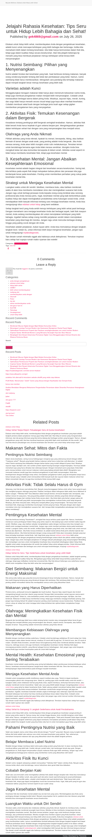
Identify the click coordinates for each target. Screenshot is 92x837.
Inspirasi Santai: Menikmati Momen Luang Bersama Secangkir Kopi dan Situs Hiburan (40, 333)
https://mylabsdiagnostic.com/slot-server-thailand (23, 371)
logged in (25, 269)
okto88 (8, 406)
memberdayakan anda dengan (21, 294)
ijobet (7, 396)
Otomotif (13, 297)
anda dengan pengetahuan (19, 281)
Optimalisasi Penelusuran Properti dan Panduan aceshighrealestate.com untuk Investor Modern (44, 330)
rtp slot (12, 301)
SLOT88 (13, 308)
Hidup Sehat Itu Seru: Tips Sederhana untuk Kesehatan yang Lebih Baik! (38, 553)
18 (14, 246)
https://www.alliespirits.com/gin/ (17, 374)
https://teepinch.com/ (13, 410)
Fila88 (8, 403)
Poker (12, 299)
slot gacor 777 (11, 400)
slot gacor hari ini (16, 306)
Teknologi (13, 310)
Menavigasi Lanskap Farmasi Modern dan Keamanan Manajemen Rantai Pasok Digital (41, 328)
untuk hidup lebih (16, 314)
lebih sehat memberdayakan (20, 290)
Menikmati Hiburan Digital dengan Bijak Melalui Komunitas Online (33, 326)
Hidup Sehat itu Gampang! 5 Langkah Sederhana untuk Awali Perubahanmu (40, 709)
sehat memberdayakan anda (20, 303)
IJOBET (13, 288)
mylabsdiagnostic (31, 233)
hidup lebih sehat (16, 285)
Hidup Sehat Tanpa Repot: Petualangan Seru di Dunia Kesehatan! (35, 430)
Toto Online (10, 415)
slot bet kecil (10, 413)
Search (8, 340)
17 (12, 246)
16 (11, 246)
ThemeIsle (82, 836)
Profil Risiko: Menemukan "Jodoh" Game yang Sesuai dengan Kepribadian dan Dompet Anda (39, 381)
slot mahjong (10, 393)
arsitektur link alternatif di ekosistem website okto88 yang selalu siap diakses (33, 377)
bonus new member (13, 384)
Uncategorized (15, 312)
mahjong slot (14, 292)
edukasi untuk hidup (31, 204)
